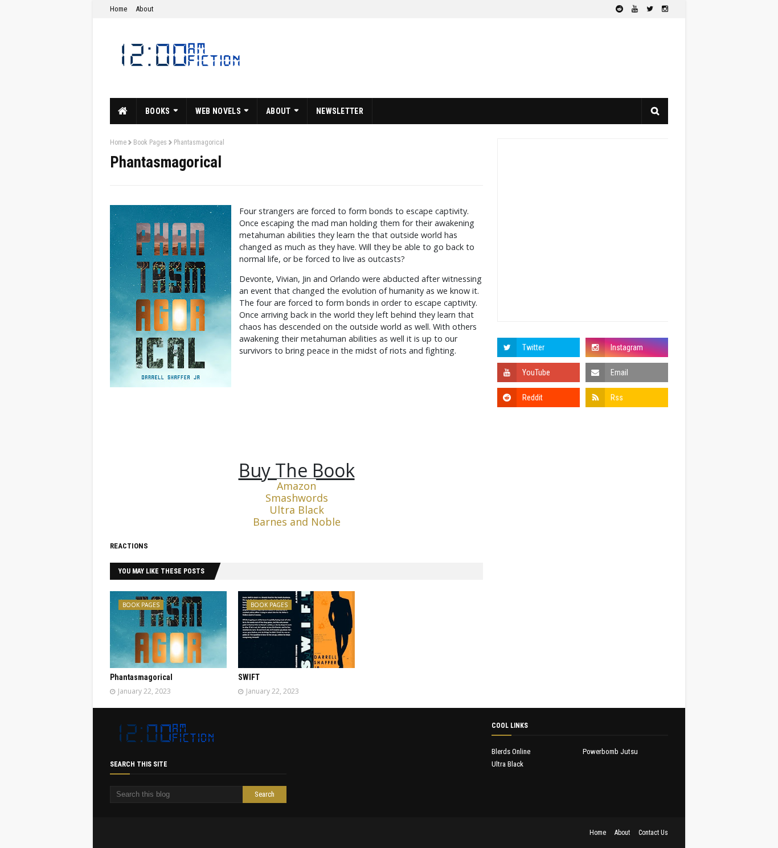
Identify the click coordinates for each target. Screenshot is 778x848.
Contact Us (653, 833)
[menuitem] (123, 111)
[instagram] (663, 9)
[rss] (626, 397)
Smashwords (296, 498)
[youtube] (635, 9)
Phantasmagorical (141, 677)
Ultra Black (296, 510)
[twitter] (650, 9)
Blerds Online (511, 751)
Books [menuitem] (157, 111)
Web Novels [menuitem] (218, 111)
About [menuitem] (278, 111)
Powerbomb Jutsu (610, 751)
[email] (626, 372)
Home (118, 9)
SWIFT (249, 677)
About (145, 9)
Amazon (296, 486)
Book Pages (150, 142)
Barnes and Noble (297, 522)
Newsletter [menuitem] (339, 111)
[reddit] (619, 9)
